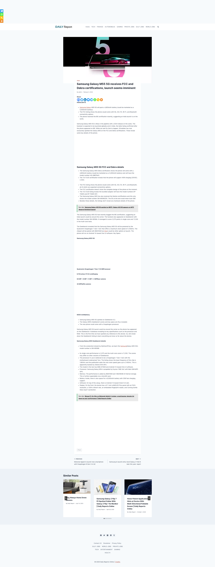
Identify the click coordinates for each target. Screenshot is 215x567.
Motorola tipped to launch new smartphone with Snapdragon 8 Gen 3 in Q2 (88, 461)
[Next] (149, 498)
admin (80, 92)
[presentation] (77, 486)
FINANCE (100, 27)
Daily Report (71, 503)
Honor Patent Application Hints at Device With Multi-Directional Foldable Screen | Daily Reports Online (137, 504)
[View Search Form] (158, 26)
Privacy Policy (116, 543)
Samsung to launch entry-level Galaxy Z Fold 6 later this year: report (125, 461)
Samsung (123, 346)
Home (88, 27)
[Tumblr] (114, 535)
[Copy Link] (98, 99)
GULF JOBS (140, 27)
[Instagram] (107, 535)
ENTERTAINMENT (107, 549)
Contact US (98, 543)
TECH (93, 27)
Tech (79, 450)
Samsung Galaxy (85, 107)
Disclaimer (106, 543)
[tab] (104, 518)
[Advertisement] (107, 12)
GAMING (120, 27)
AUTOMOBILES (110, 27)
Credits (117, 562)
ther (105, 231)
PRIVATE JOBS (129, 27)
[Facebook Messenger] (88, 99)
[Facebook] (78, 99)
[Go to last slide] (66, 498)
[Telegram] (91, 99)
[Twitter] (81, 99)
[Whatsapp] (94, 99)
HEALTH (107, 553)
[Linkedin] (85, 99)
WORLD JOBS (150, 27)
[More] (101, 99)
